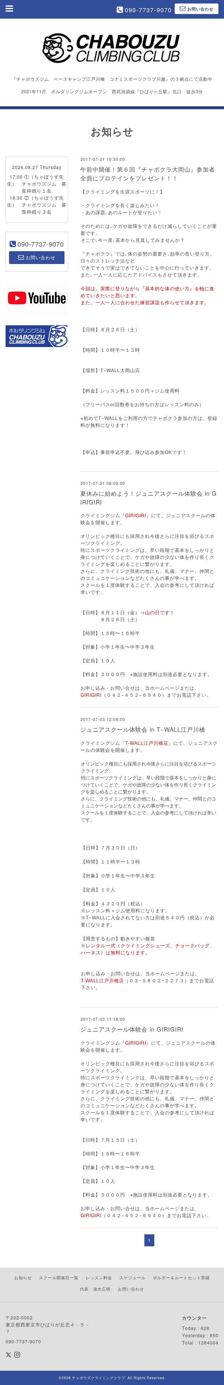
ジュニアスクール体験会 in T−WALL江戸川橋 (142, 729)
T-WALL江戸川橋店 (146, 743)
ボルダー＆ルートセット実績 (181, 1277)
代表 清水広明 (95, 1289)
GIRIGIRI (135, 515)
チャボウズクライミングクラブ (98, 1377)
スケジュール (132, 1277)
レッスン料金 (99, 1277)
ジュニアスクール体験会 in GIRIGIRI (131, 1029)
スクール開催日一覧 (58, 1277)
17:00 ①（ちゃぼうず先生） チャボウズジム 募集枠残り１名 (36, 183)
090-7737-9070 (148, 10)
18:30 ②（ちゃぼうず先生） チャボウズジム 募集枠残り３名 (36, 204)
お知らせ (23, 1277)
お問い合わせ (131, 1289)
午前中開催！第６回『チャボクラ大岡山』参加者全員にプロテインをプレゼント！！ (147, 173)
